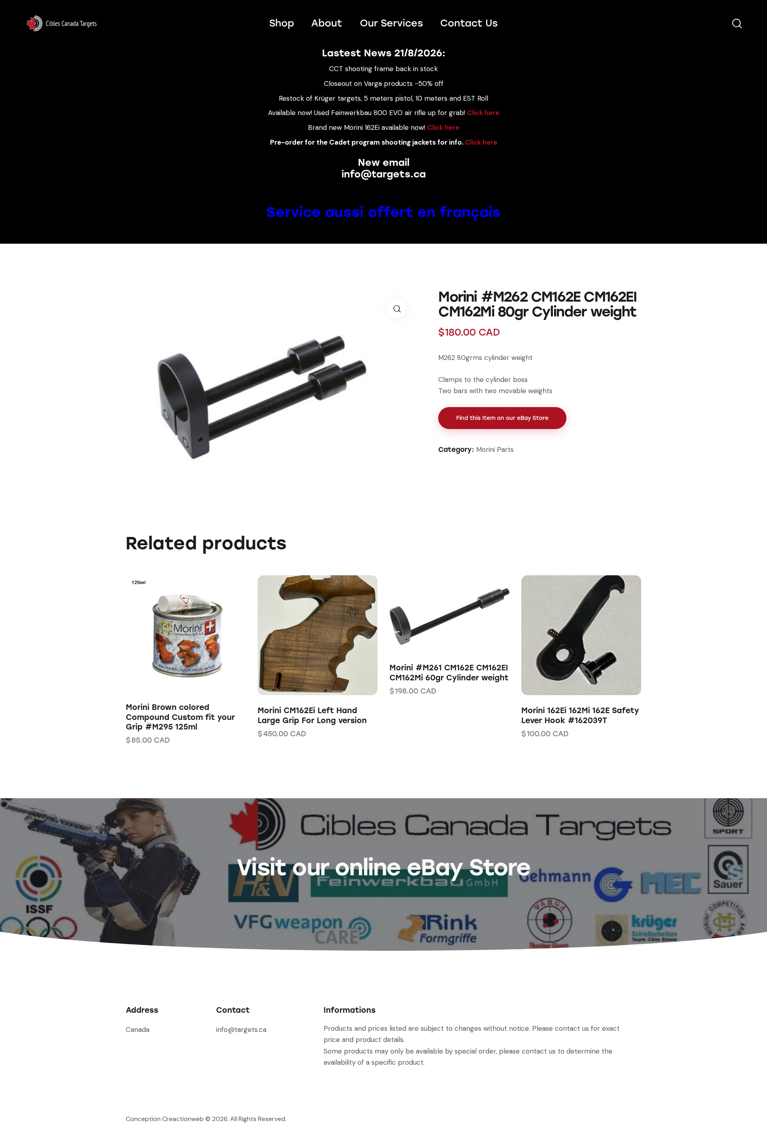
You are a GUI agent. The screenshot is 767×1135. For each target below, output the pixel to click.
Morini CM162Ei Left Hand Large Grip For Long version (312, 715)
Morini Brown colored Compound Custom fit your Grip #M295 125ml (180, 717)
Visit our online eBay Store (383, 867)
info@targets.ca (384, 174)
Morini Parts (495, 449)
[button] (174, 633)
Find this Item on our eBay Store (502, 418)
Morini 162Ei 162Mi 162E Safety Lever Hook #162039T (580, 715)
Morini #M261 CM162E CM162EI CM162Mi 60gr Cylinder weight (449, 672)
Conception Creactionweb (165, 1119)
